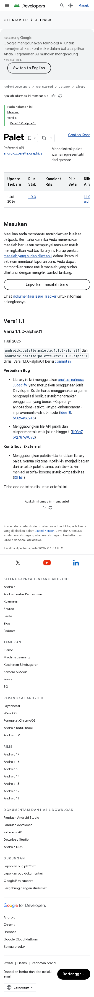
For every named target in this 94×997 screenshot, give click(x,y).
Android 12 (11, 791)
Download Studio (16, 839)
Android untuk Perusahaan (23, 594)
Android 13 (11, 784)
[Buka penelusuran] (62, 5)
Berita (8, 616)
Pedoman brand (44, 963)
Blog (7, 623)
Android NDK (13, 847)
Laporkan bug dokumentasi (23, 873)
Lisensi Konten (45, 531)
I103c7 (77, 432)
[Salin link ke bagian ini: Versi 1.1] (29, 321)
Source (9, 609)
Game (8, 650)
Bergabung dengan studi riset (25, 888)
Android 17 (11, 754)
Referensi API (13, 832)
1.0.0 (32, 197)
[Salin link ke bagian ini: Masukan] (31, 224)
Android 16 (12, 762)
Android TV (12, 735)
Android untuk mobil (18, 728)
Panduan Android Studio (21, 817)
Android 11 (11, 798)
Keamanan (11, 601)
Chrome (9, 925)
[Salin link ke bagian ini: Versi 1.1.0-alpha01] (46, 332)
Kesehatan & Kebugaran (21, 665)
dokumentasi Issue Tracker (35, 296)
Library (81, 87)
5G (6, 687)
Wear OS (10, 713)
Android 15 (11, 769)
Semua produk (14, 947)
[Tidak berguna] (60, 95)
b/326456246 (24, 418)
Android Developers (17, 87)
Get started (16, 20)
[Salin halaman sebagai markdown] (44, 138)
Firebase (10, 932)
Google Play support (18, 881)
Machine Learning (17, 657)
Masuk (83, 5)
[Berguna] (53, 95)
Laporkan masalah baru (47, 284)
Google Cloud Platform (21, 939)
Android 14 (12, 776)
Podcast (9, 631)
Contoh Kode (79, 135)
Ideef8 (65, 412)
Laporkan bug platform (20, 866)
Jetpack (43, 20)
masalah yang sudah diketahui (28, 256)
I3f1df (19, 477)
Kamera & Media (16, 672)
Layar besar (12, 706)
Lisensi (22, 963)
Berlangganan (75, 974)
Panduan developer (18, 825)
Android (10, 587)
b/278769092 (24, 437)
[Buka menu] (7, 5)
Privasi (8, 679)
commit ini (63, 361)
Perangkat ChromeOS (20, 720)
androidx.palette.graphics (23, 153)
